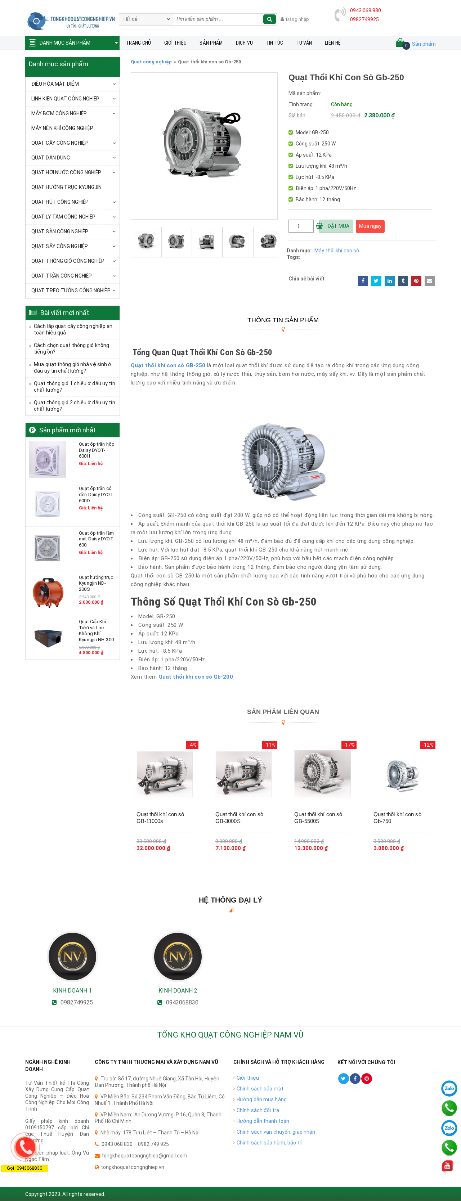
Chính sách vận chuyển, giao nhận (276, 1132)
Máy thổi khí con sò (336, 250)
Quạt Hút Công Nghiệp (60, 202)
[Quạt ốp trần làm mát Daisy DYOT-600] (47, 548)
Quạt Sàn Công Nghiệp (59, 231)
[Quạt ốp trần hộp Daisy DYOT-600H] (47, 459)
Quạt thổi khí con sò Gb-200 (195, 677)
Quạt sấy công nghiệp (59, 246)
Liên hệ (333, 43)
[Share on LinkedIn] (390, 281)
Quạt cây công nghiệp (59, 143)
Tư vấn (304, 43)
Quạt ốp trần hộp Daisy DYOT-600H (97, 450)
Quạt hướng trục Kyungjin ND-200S (96, 583)
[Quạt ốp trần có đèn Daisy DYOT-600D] (47, 504)
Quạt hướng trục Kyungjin (66, 187)
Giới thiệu (175, 43)
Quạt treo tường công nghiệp (71, 290)
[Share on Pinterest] (416, 281)
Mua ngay (370, 226)
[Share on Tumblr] (403, 281)
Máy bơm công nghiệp (59, 113)
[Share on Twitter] (376, 281)
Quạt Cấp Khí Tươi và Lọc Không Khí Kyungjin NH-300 (96, 630)
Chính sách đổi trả (258, 1110)
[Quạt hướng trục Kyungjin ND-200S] (47, 592)
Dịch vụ (244, 43)
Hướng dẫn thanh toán (263, 1121)
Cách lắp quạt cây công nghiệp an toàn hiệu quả (73, 329)
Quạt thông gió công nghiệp (68, 261)
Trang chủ (138, 43)
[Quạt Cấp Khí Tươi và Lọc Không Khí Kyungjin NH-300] (47, 637)
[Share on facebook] (363, 281)
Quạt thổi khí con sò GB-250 (168, 365)
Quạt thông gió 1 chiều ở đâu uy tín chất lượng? (74, 387)
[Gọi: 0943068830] (25, 1147)
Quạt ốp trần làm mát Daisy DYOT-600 (97, 539)
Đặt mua (337, 226)
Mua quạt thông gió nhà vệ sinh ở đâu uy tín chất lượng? (72, 367)
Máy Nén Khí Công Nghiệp (62, 128)
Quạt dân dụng (50, 158)
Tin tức (274, 43)
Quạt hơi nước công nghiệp (66, 172)
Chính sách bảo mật (260, 1089)
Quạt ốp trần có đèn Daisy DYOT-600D (97, 494)
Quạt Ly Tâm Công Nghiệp (63, 217)
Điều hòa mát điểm (55, 84)
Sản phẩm (211, 43)
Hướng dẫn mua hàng (262, 1099)
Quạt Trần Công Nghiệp (61, 276)
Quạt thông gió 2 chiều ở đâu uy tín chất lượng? (74, 406)
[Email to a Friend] (430, 281)
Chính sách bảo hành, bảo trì (270, 1143)
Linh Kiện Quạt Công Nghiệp (65, 99)
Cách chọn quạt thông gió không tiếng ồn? (71, 348)
